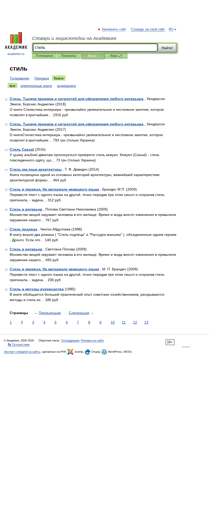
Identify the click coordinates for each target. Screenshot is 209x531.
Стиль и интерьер (26, 209)
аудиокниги (66, 86)
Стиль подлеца (23, 229)
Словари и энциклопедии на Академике (74, 38)
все (12, 86)
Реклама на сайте (92, 340)
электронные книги (36, 86)
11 (124, 322)
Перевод (41, 78)
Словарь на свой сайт (148, 29)
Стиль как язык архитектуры (36, 169)
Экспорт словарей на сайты (22, 351)
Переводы (68, 56)
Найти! (167, 48)
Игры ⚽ (116, 56)
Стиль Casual (22, 149)
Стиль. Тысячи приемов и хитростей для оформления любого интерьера (76, 99)
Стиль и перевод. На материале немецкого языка (54, 189)
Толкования (44, 56)
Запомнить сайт (114, 29)
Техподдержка (70, 340)
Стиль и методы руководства (37, 289)
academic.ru (15, 54)
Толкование (19, 78)
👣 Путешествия (19, 344)
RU (171, 29)
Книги (92, 56)
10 (113, 322)
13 (146, 322)
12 (135, 322)
